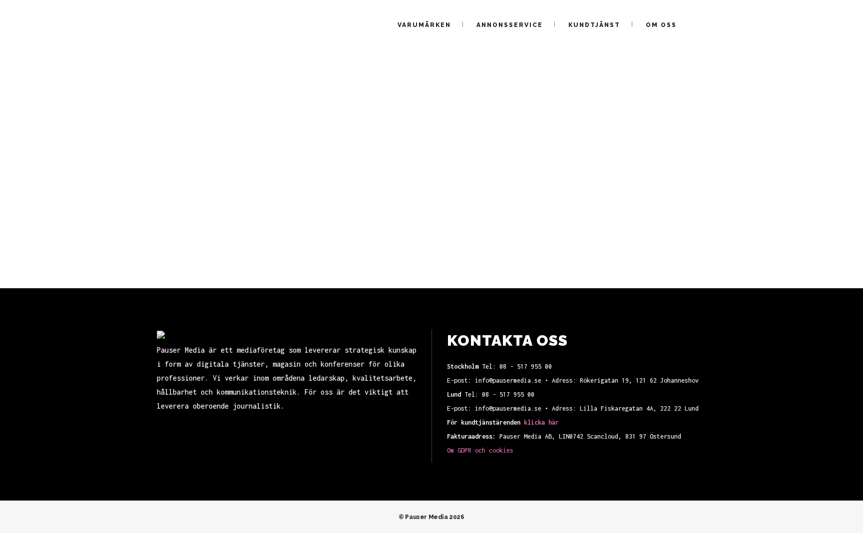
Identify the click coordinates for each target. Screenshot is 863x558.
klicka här (541, 422)
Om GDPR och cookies (480, 450)
